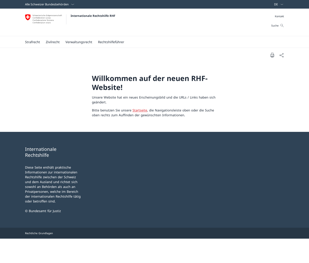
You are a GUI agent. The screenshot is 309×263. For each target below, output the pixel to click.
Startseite (140, 110)
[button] (32, 42)
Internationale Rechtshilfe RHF (93, 16)
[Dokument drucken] (272, 55)
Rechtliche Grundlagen (39, 233)
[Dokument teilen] (281, 55)
